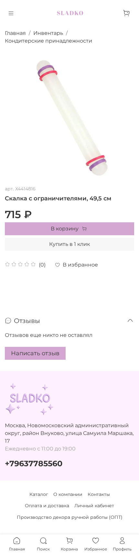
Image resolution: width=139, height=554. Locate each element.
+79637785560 (33, 463)
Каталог (38, 494)
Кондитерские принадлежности (48, 41)
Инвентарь (48, 33)
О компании (67, 494)
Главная (15, 33)
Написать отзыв (35, 353)
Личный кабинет (94, 506)
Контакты (99, 494)
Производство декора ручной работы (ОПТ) (70, 517)
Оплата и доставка (47, 506)
